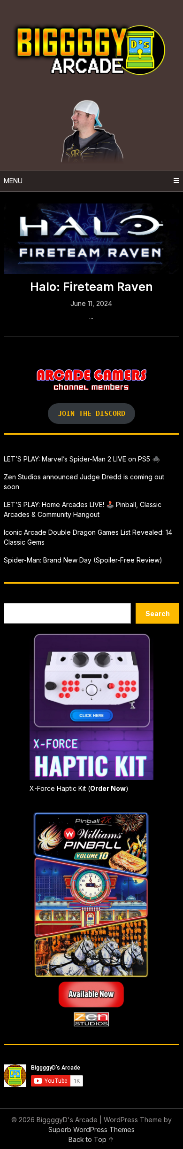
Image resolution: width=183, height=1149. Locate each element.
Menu (13, 181)
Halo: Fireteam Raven (91, 287)
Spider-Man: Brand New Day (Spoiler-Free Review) (83, 560)
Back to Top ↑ (91, 1139)
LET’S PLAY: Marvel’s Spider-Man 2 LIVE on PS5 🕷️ (82, 459)
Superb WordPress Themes (91, 1129)
